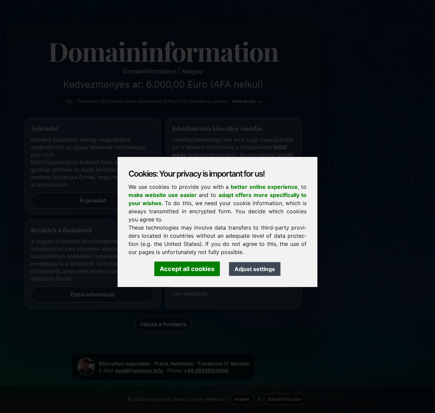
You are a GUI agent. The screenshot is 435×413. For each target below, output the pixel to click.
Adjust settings (254, 269)
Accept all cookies (187, 268)
